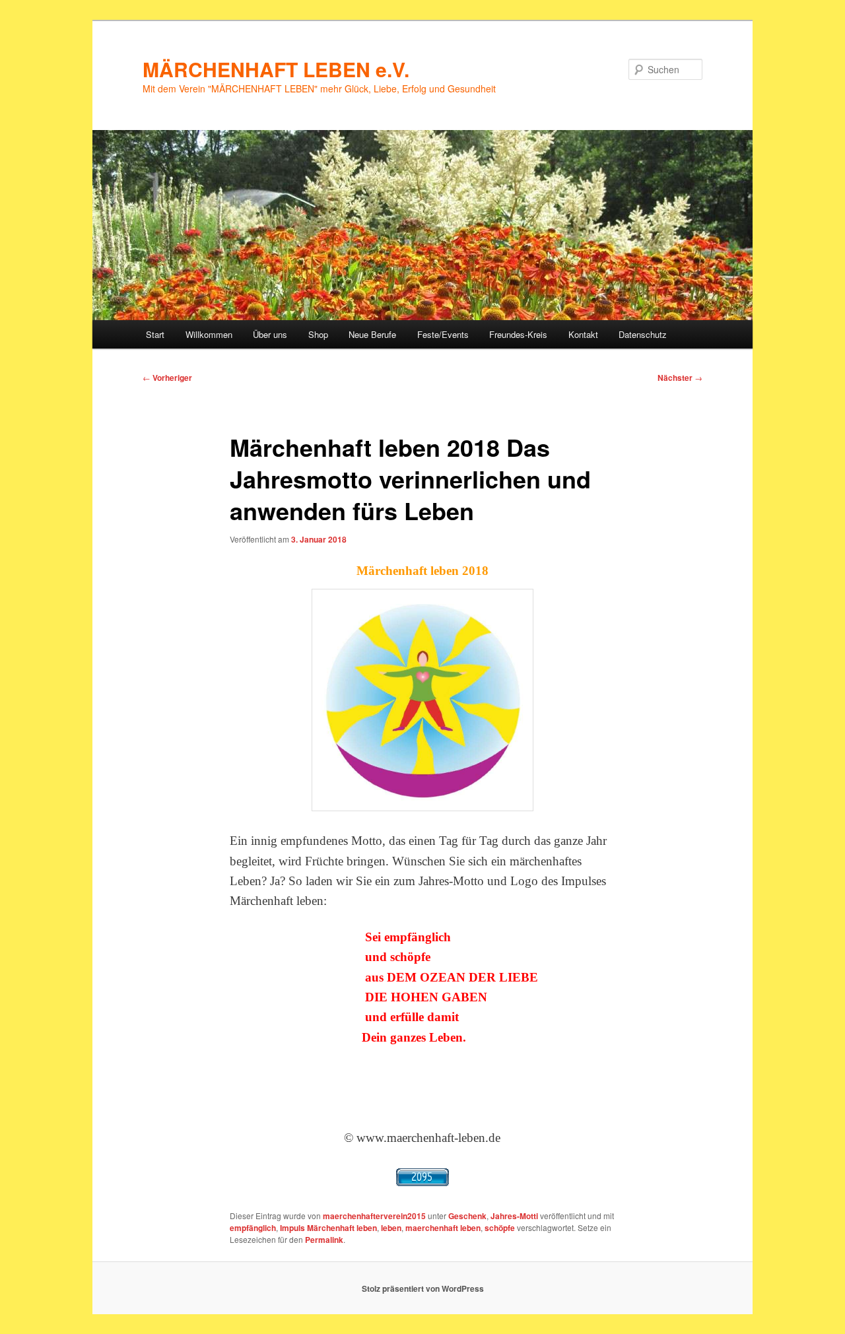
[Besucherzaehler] (422, 1177)
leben (391, 1228)
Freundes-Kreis (518, 334)
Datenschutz (643, 334)
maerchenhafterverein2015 (374, 1216)
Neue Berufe (372, 334)
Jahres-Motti (514, 1216)
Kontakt (583, 334)
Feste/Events (443, 334)
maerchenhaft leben (443, 1228)
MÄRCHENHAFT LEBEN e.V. (276, 69)
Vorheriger (167, 378)
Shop (318, 334)
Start (155, 334)
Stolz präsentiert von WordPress (423, 1288)
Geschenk (467, 1216)
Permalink (324, 1240)
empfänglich (253, 1228)
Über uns (270, 334)
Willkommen (209, 334)
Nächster (680, 378)
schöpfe (500, 1228)
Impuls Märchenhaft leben (328, 1228)
